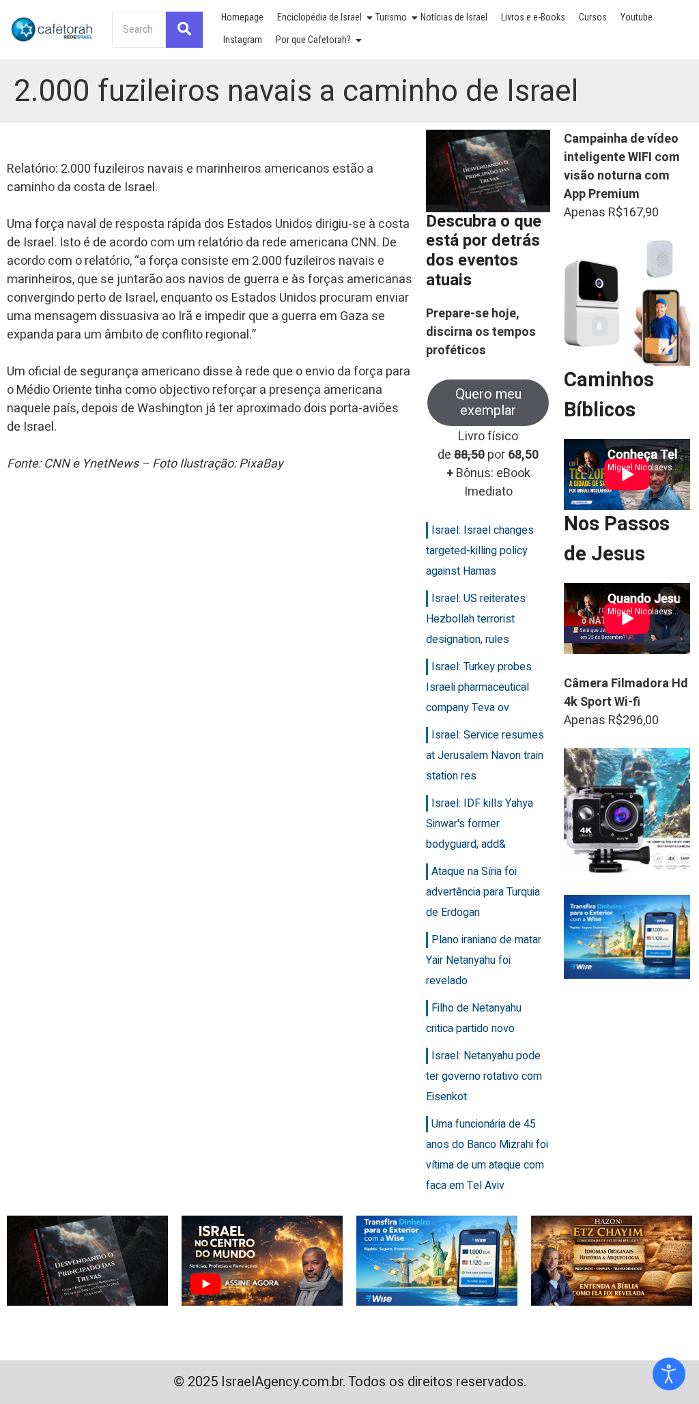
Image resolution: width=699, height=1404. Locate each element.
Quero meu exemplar (488, 402)
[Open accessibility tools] (669, 1374)
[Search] (184, 30)
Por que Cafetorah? (313, 39)
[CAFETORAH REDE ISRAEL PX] (52, 29)
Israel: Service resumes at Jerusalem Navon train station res (485, 755)
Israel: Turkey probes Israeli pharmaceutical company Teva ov (479, 687)
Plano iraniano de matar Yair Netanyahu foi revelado (483, 960)
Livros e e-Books (533, 17)
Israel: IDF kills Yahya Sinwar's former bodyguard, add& (479, 824)
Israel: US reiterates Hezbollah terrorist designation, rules (476, 619)
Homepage (242, 17)
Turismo (391, 17)
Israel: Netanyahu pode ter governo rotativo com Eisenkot (484, 1076)
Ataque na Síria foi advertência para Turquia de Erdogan (483, 892)
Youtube (636, 17)
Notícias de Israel (453, 17)
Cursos (593, 17)
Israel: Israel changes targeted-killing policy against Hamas (480, 550)
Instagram (242, 39)
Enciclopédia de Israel (319, 17)
